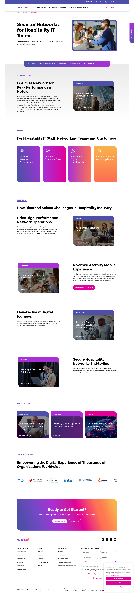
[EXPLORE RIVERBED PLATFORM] (93, 96)
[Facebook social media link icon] (111, 539)
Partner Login (99, 2)
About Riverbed (63, 548)
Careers (60, 551)
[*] (89, 555)
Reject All (118, 582)
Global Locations (21, 551)
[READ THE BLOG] (93, 325)
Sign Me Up (99, 578)
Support (107, 2)
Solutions (62, 63)
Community (20, 562)
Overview (31, 63)
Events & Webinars (22, 569)
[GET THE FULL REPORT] (33, 424)
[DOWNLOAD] (38, 278)
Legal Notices (75, 589)
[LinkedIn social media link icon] (103, 539)
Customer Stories (63, 558)
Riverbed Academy (43, 562)
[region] (118, 577)
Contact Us (114, 2)
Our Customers (89, 63)
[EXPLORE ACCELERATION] (93, 231)
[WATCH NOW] (101, 424)
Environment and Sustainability (67, 565)
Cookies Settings (118, 587)
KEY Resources (75, 63)
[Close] (131, 565)
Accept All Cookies (118, 578)
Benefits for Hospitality (47, 63)
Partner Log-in (21, 558)
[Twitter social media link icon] (107, 539)
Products (40, 555)
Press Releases (21, 565)
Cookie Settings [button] (102, 589)
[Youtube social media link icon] (115, 539)
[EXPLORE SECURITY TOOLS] (38, 372)
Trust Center (61, 555)
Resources (40, 558)
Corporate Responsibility (65, 562)
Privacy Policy (92, 574)
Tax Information (94, 589)
